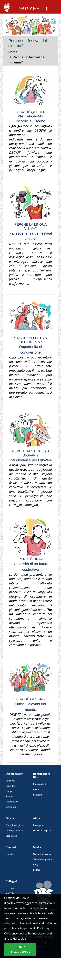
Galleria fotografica (42, 859)
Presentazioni (39, 784)
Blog (35, 864)
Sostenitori (11, 807)
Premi (36, 789)
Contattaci (10, 854)
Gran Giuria (11, 836)
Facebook (10, 888)
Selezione (37, 794)
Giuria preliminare (14, 830)
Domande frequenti (42, 830)
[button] (46, 8)
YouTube (10, 893)
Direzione (10, 780)
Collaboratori (12, 801)
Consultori (11, 786)
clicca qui (45, 928)
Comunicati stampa (42, 854)
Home (12, 52)
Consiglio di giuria (15, 825)
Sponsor (9, 796)
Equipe (9, 791)
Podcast (36, 870)
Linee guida (38, 825)
